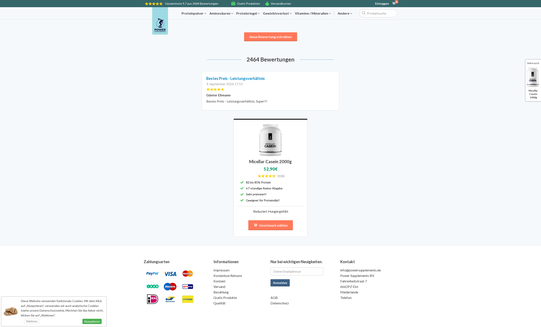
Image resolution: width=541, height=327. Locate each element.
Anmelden (280, 283)
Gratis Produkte (225, 298)
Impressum (221, 270)
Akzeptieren (92, 321)
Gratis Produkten (248, 3)
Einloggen (382, 3)
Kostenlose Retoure (227, 276)
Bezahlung (221, 292)
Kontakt (219, 281)
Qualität (219, 303)
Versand (219, 287)
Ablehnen (31, 321)
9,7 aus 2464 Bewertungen (191, 3)
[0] (394, 3)
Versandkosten (281, 3)
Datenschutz (279, 303)
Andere (344, 13)
